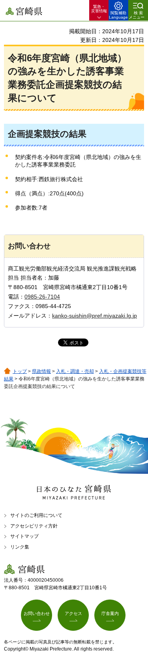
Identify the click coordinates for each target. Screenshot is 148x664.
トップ (20, 371)
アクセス (73, 613)
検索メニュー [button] (136, 15)
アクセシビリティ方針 (34, 526)
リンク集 (19, 547)
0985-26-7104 (42, 296)
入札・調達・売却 (75, 371)
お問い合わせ (37, 613)
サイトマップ (24, 536)
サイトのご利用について (36, 515)
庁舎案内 (110, 613)
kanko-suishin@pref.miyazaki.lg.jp (94, 315)
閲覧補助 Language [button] (118, 15)
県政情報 (41, 371)
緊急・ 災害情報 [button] (99, 8)
